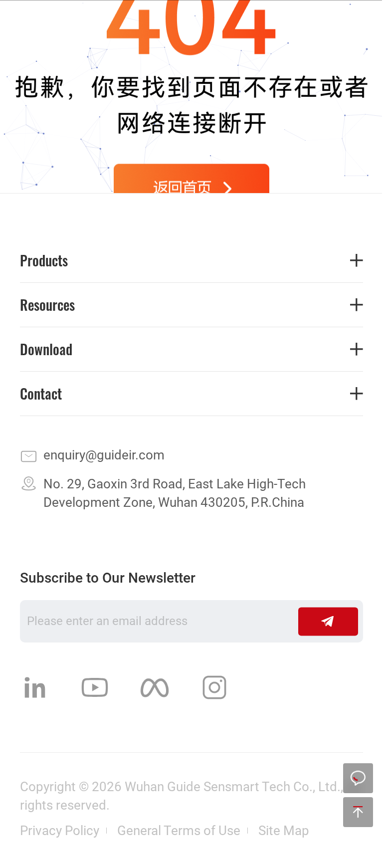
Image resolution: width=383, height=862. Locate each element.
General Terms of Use (178, 830)
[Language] (277, 24)
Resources (47, 305)
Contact (41, 394)
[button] (352, 24)
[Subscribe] (328, 621)
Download (46, 349)
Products (44, 260)
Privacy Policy (59, 830)
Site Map (283, 830)
